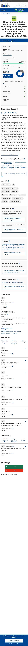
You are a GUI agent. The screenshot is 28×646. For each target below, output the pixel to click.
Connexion (16, 5)
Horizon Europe (6, 13)
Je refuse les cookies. (14, 643)
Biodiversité (5, 96)
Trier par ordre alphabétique (4, 341)
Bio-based (4, 194)
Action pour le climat (7, 93)
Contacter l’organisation (7, 328)
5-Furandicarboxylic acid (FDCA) (9, 188)
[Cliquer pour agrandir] (25, 348)
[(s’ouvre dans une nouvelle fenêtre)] (5, 5)
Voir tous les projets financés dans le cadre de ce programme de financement (14, 271)
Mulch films (22, 194)
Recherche (22, 5)
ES (7, 112)
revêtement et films (7, 163)
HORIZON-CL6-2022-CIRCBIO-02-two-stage (12, 282)
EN (4, 112)
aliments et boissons (14, 167)
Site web (4, 330)
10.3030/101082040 (7, 55)
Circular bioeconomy (15, 201)
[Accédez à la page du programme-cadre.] (14, 18)
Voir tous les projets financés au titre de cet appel (14, 287)
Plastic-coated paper (17, 198)
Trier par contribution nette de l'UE (14, 342)
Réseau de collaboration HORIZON (10, 333)
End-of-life (4, 201)
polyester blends (6, 184)
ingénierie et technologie (6, 162)
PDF (15, 470)
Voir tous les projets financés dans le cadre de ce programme (12, 219)
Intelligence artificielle (7, 91)
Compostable (13, 194)
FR (10, 112)
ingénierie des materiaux (20, 162)
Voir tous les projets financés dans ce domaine (12, 253)
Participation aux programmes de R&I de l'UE (12, 331)
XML (15, 466)
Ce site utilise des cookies (9, 635)
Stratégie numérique (7, 86)
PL (16, 112)
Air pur (4, 88)
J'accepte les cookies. (14, 640)
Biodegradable (5, 191)
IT (13, 112)
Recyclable (14, 191)
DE (1, 112)
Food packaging (6, 198)
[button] (19, 5)
